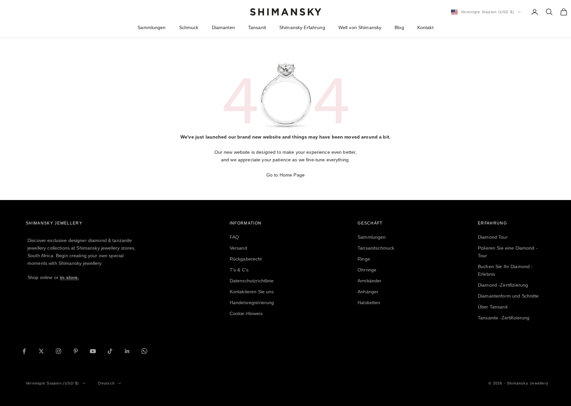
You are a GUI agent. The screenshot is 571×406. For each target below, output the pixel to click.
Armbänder (369, 280)
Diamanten (223, 27)
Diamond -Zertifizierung (503, 285)
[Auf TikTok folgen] (110, 351)
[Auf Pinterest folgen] (75, 351)
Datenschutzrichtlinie (252, 280)
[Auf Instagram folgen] (58, 351)
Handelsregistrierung (252, 302)
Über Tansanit (493, 306)
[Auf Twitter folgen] (41, 351)
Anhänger (368, 291)
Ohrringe (367, 269)
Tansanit (257, 27)
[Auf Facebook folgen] (24, 351)
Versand (238, 248)
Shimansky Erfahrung (302, 27)
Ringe (364, 259)
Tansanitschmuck (376, 248)
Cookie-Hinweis (246, 313)
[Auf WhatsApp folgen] (144, 351)
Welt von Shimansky (360, 27)
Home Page (292, 175)
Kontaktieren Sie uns (252, 291)
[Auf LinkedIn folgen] (127, 351)
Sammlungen (151, 27)
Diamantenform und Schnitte (508, 296)
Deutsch (106, 383)
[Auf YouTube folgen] (93, 351)
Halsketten (369, 302)
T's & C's (239, 269)
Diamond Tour (493, 237)
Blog (399, 27)
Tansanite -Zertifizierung (504, 317)
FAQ (234, 237)
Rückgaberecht (246, 259)
